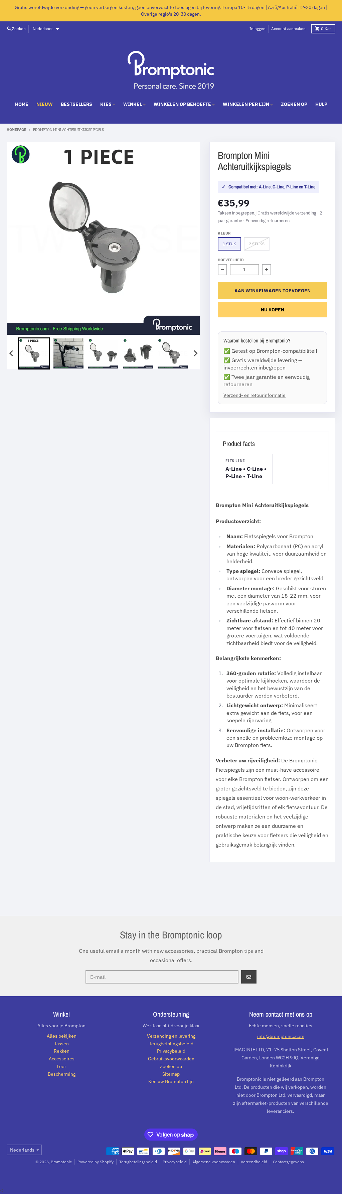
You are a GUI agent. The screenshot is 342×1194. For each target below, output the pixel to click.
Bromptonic (61, 1161)
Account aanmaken (288, 28)
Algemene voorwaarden (213, 1161)
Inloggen (257, 28)
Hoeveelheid (231, 260)
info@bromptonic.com (280, 1036)
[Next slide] (195, 353)
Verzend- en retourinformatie (254, 395)
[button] (34, 353)
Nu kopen (272, 310)
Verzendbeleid (254, 1161)
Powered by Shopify (95, 1161)
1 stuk (229, 243)
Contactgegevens (288, 1161)
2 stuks (257, 243)
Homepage (16, 129)
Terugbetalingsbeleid (138, 1161)
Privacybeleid (175, 1161)
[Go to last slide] (11, 353)
